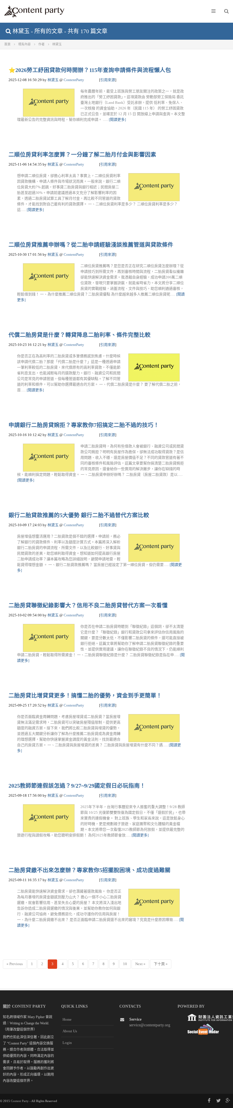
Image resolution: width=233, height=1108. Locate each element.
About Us (70, 1031)
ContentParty (74, 80)
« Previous (15, 964)
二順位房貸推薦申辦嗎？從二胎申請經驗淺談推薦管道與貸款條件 (91, 245)
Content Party (20, 1101)
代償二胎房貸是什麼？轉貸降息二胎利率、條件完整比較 (80, 335)
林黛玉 (53, 80)
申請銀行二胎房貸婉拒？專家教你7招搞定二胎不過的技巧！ (84, 425)
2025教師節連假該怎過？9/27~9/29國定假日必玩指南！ (77, 786)
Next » (140, 964)
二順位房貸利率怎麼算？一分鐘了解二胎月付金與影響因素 (82, 155)
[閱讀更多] (117, 119)
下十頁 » (161, 964)
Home (67, 1019)
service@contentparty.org (149, 1025)
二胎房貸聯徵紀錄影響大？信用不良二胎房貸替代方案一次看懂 (88, 605)
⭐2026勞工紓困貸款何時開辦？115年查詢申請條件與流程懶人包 (90, 70)
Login (67, 1043)
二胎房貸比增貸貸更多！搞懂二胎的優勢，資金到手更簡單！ (85, 696)
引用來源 (107, 80)
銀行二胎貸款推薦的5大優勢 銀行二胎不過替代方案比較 (79, 515)
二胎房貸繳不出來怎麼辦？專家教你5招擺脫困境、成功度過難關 (89, 870)
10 (125, 964)
